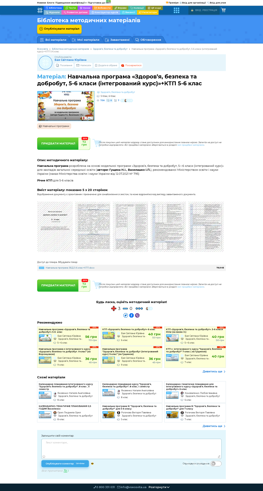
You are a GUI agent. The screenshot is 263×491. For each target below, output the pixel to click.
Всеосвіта (42, 49)
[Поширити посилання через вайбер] (137, 315)
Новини (41, 2)
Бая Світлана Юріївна (70, 60)
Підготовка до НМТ (99, 2)
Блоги (50, 2)
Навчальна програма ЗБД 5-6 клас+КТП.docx (70, 267)
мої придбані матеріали (190, 145)
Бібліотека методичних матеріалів (70, 49)
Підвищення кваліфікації (71, 2)
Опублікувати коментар (65, 463)
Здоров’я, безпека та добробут (110, 49)
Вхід (198, 10)
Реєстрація (209, 10)
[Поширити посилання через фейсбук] (131, 315)
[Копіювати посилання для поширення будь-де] (125, 315)
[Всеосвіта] (40, 10)
